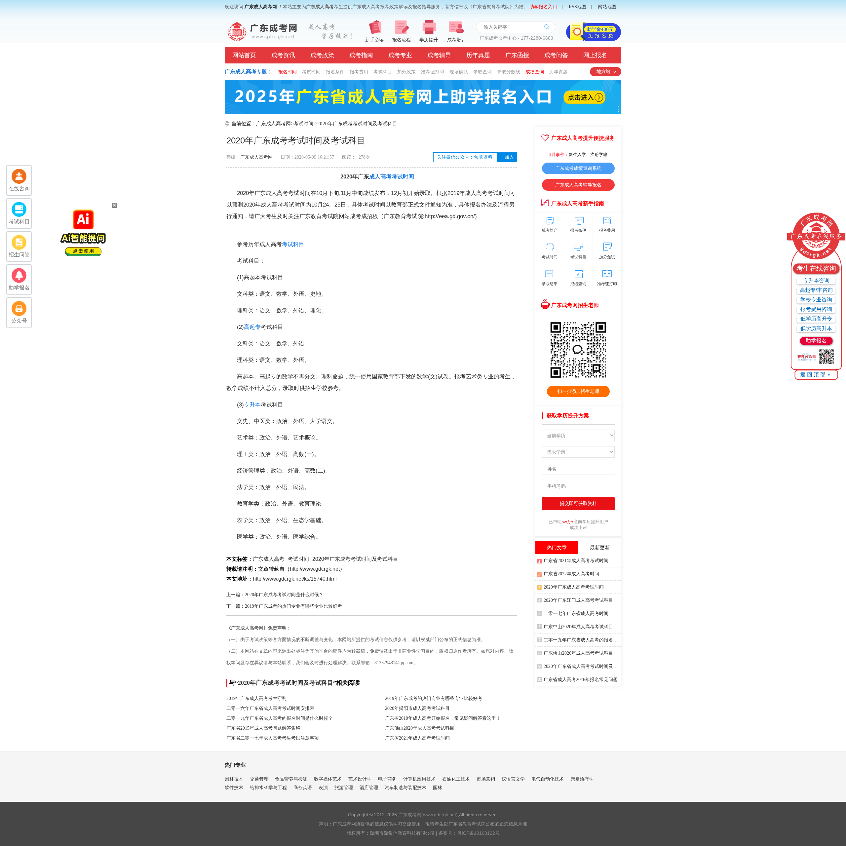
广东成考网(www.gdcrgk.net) (428, 814)
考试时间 (311, 71)
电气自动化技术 (547, 779)
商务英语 (302, 787)
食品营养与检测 (291, 779)
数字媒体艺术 (328, 779)
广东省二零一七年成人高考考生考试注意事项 (272, 738)
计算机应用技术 (419, 779)
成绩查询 (534, 71)
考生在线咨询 (816, 268)
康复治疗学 (582, 779)
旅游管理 (343, 787)
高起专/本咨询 (816, 290)
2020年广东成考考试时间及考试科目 (357, 123)
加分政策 (406, 71)
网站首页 (244, 55)
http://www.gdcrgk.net (315, 569)
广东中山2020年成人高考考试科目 (578, 626)
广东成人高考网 (261, 6)
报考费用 (359, 71)
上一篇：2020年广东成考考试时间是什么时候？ (275, 594)
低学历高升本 (816, 328)
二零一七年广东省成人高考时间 (576, 613)
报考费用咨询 (816, 309)
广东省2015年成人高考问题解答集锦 (263, 728)
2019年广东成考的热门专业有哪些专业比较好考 (433, 698)
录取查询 (482, 71)
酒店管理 (369, 787)
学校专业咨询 (816, 299)
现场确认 (458, 71)
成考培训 (456, 39)
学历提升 (428, 39)
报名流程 (401, 39)
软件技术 (234, 787)
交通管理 (259, 779)
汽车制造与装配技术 (405, 787)
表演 (323, 787)
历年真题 (478, 55)
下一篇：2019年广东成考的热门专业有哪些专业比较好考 (284, 606)
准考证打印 (432, 71)
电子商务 (387, 779)
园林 (437, 787)
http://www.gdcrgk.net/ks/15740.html (295, 579)
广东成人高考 (269, 559)
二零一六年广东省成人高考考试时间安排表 (270, 708)
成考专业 (400, 55)
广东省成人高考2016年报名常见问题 (581, 679)
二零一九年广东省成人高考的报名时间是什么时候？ (279, 718)
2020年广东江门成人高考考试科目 (578, 600)
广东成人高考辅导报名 (578, 184)
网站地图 (607, 6)
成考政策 (322, 55)
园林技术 (234, 779)
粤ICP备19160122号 (478, 833)
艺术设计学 (359, 779)
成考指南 (361, 55)
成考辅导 (439, 55)
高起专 (252, 327)
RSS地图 (577, 6)
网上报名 (595, 55)
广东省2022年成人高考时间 (571, 573)
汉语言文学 (513, 779)
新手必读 (374, 39)
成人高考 (380, 176)
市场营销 (486, 779)
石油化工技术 (456, 779)
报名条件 (335, 71)
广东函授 (517, 55)
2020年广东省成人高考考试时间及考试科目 (582, 666)
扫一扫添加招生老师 (578, 391)
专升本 (252, 405)
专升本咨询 (816, 280)
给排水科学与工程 (268, 787)
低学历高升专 (816, 319)
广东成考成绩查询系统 (578, 168)
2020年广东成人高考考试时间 (574, 587)
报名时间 (287, 71)
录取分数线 (508, 71)
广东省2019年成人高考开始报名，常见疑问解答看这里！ (443, 718)
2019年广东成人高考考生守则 (256, 698)
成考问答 (556, 55)
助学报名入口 (543, 6)
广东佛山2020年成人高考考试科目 (419, 728)
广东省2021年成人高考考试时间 (417, 738)
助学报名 (816, 340)
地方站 (603, 71)
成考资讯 (283, 55)
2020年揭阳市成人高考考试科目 (417, 708)
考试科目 (382, 71)
